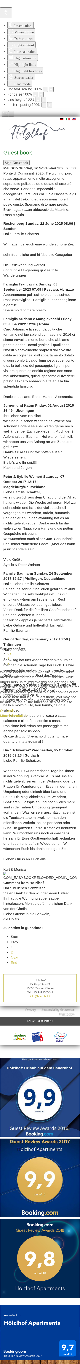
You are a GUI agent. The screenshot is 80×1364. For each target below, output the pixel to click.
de (9, 653)
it (8, 658)
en (9, 663)
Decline (12, 711)
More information (13, 716)
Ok (2, 711)
